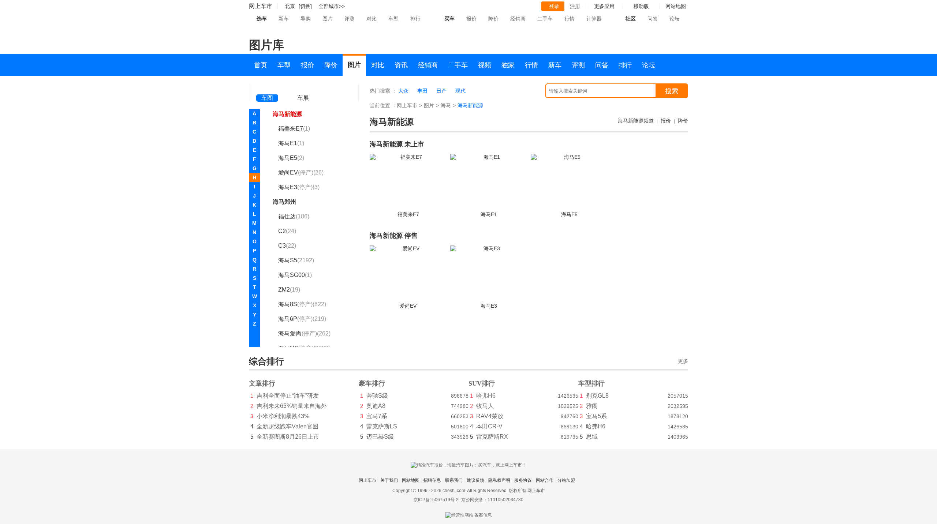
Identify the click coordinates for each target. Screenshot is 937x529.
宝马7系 (376, 416)
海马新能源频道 (636, 121)
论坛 (674, 19)
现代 (460, 91)
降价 (493, 19)
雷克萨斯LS (381, 426)
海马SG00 (295, 275)
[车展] (303, 88)
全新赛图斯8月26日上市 (288, 437)
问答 (652, 19)
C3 (287, 246)
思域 (592, 437)
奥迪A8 (375, 406)
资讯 (401, 65)
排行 (415, 19)
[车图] (267, 87)
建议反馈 (475, 480)
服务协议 (523, 480)
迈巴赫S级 (380, 437)
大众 (403, 91)
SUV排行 (481, 383)
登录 (554, 6)
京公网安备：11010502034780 (492, 499)
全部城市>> (331, 6)
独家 (508, 65)
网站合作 (544, 480)
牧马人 (485, 406)
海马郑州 (284, 202)
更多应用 (604, 6)
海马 (446, 105)
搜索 (671, 91)
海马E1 (291, 143)
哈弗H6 (486, 396)
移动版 (641, 6)
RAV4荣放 (489, 416)
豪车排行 (372, 383)
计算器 (594, 19)
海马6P (302, 319)
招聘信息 (432, 480)
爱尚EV (301, 172)
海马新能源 (287, 114)
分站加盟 (566, 480)
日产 (441, 91)
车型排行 (591, 383)
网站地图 (410, 480)
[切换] (305, 6)
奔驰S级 (377, 396)
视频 (484, 65)
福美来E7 (294, 128)
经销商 (518, 19)
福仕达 (293, 216)
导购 (305, 19)
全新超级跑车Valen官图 (287, 426)
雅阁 (592, 406)
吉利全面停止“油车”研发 (288, 396)
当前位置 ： (383, 105)
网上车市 (260, 6)
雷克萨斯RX (492, 437)
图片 (327, 19)
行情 (569, 19)
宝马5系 (596, 416)
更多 (683, 361)
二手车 (545, 19)
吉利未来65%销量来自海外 (292, 406)
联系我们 (454, 480)
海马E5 (291, 158)
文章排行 (262, 383)
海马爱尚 (304, 333)
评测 (349, 19)
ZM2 (289, 289)
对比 (371, 19)
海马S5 (296, 260)
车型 (393, 19)
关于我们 (389, 480)
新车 (284, 19)
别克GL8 (597, 396)
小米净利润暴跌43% (283, 416)
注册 (575, 6)
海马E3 (299, 187)
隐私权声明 (499, 480)
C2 (287, 231)
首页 (260, 65)
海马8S (302, 304)
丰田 (422, 91)
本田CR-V (489, 426)
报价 (471, 19)
